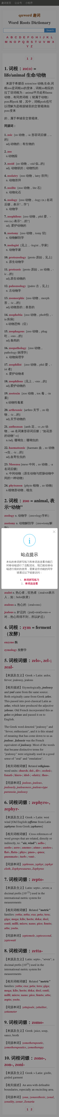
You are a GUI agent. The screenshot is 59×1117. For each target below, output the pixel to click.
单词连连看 (31, 583)
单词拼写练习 (31, 580)
